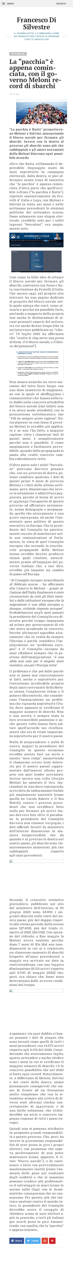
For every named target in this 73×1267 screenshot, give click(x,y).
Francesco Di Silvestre (36, 23)
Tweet (34, 1241)
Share (18, 1241)
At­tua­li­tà (18, 53)
